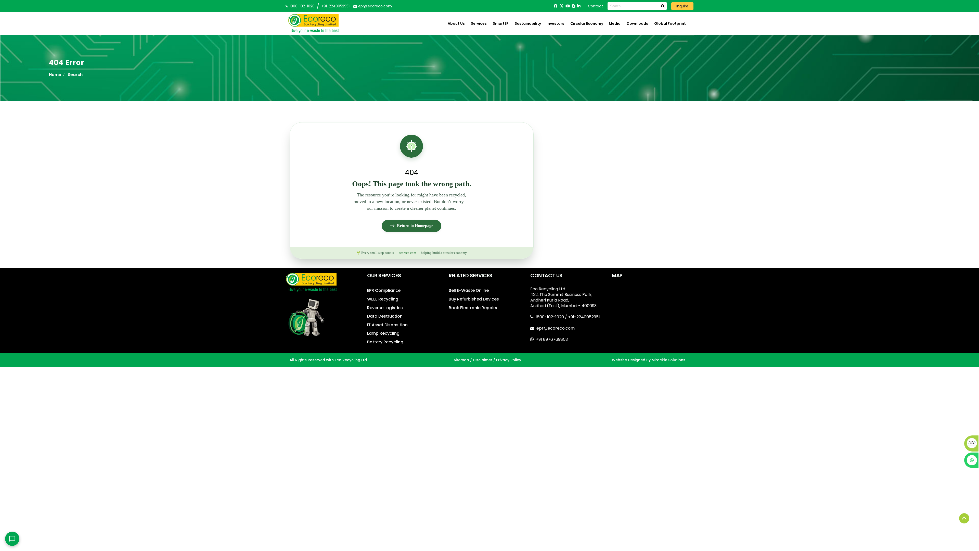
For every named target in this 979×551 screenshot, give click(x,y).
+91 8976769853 (552, 339)
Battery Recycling (385, 342)
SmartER (501, 23)
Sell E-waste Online (469, 290)
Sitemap (461, 359)
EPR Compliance (384, 290)
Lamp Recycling (383, 333)
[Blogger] (573, 6)
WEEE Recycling (382, 299)
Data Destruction (385, 316)
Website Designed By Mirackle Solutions (648, 359)
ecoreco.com (407, 253)
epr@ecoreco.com (555, 328)
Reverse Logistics (385, 308)
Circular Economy (586, 23)
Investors (555, 23)
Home (55, 75)
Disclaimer (482, 359)
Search (75, 75)
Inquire (682, 6)
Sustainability (528, 23)
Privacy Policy (508, 359)
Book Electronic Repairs (473, 308)
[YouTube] (567, 6)
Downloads (637, 23)
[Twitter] (561, 6)
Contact (595, 6)
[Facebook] (556, 6)
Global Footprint (670, 23)
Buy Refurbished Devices (474, 299)
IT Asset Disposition (387, 325)
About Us (456, 23)
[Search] (663, 6)
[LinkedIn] (579, 6)
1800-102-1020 (550, 317)
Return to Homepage (415, 225)
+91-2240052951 (335, 6)
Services (479, 23)
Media (615, 23)
